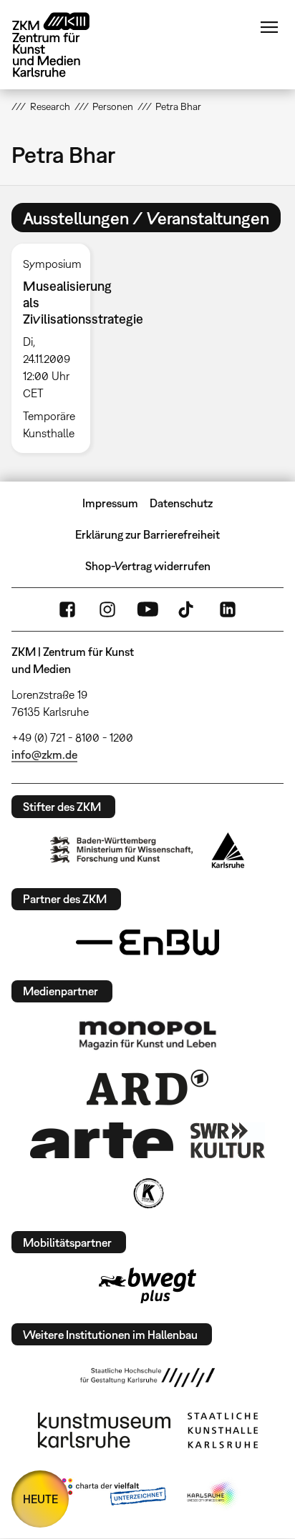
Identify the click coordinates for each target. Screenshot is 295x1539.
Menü (269, 27)
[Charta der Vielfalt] (110, 1495)
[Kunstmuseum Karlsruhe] (104, 1430)
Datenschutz (181, 503)
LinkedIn (227, 609)
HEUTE (40, 1499)
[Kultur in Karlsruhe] (147, 1193)
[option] (56, 348)
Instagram (107, 609)
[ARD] (147, 1087)
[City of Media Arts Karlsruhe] (212, 1495)
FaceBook (67, 609)
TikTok (187, 609)
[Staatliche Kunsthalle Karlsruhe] (223, 1430)
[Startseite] (61, 44)
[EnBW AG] (147, 942)
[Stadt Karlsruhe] (228, 850)
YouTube (147, 609)
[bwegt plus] (147, 1285)
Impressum (110, 503)
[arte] (101, 1139)
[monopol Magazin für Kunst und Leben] (147, 1034)
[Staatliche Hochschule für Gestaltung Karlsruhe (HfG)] (147, 1377)
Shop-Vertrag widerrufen (148, 565)
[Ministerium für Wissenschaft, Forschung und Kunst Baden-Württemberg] (121, 850)
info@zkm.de (44, 754)
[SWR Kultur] (227, 1140)
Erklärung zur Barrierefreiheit (147, 534)
